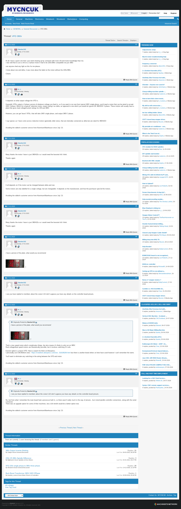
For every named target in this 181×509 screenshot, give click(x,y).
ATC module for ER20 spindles (153, 147)
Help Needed (146, 246)
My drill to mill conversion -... (152, 105)
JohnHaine (162, 87)
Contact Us (153, 495)
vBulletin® (12, 503)
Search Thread (122, 40)
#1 (136, 44)
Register (174, 13)
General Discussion (31, 29)
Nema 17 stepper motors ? (151, 280)
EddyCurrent (163, 249)
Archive (169, 495)
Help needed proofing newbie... (153, 199)
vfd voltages (9, 485)
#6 (136, 236)
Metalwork (50, 19)
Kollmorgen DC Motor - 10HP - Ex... (154, 344)
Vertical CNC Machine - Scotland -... (154, 316)
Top (174, 495)
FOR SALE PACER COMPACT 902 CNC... (156, 365)
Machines (29, 19)
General (19, 19)
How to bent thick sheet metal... (153, 98)
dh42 (161, 195)
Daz (160, 149)
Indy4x (161, 136)
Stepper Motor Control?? (151, 215)
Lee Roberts (163, 186)
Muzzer (160, 122)
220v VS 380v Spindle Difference (18, 458)
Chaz (160, 291)
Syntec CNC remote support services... (156, 385)
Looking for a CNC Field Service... (154, 378)
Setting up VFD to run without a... (153, 271)
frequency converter (149, 64)
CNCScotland (160, 318)
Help (165, 13)
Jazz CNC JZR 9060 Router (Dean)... (155, 358)
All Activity (8, 23)
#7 (136, 278)
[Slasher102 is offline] (9, 51)
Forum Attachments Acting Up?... (154, 192)
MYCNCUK (162, 495)
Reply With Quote (131, 80)
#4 (136, 169)
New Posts (16, 23)
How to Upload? (147, 183)
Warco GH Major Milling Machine (153, 330)
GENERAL (17, 29)
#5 (136, 206)
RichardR (161, 266)
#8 (136, 304)
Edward (158, 325)
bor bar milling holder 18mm (152, 112)
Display (132, 40)
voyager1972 (163, 177)
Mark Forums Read (27, 23)
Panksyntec (160, 388)
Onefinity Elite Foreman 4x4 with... (154, 78)
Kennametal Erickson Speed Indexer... (155, 351)
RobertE (158, 360)
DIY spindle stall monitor (150, 154)
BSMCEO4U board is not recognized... (155, 255)
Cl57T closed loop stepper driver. (153, 119)
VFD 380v (17, 36)
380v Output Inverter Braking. (17, 450)
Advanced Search (171, 23)
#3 (136, 138)
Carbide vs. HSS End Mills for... (153, 289)
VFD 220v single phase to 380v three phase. (23, 466)
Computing (83, 19)
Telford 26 (159, 381)
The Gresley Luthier (165, 201)
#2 (136, 84)
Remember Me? (154, 13)
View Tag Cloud (10, 487)
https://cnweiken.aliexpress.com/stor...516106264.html (51, 353)
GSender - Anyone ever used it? (153, 85)
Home (9, 19)
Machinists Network (165, 504)
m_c (159, 52)
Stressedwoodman (164, 273)
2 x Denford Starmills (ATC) (151, 71)
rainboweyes (160, 367)
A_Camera (162, 101)
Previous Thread (66, 428)
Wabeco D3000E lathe (150, 323)
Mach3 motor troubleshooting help (154, 57)
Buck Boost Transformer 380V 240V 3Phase (23, 473)
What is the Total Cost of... (151, 133)
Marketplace (72, 19)
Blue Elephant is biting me (151, 208)
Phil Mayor (162, 235)
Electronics (39, 19)
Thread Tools (109, 40)
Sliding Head (163, 226)
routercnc (162, 94)
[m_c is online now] (9, 91)
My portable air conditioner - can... (154, 126)
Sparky (160, 73)
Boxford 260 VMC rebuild (151, 161)
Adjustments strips (149, 50)
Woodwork (61, 19)
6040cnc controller (149, 264)
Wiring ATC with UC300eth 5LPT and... (155, 175)
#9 (136, 373)
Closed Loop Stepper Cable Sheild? (154, 233)
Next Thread (77, 428)
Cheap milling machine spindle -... (154, 91)
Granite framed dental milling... (153, 224)
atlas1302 (161, 66)
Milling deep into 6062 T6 (150, 239)
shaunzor (161, 80)
